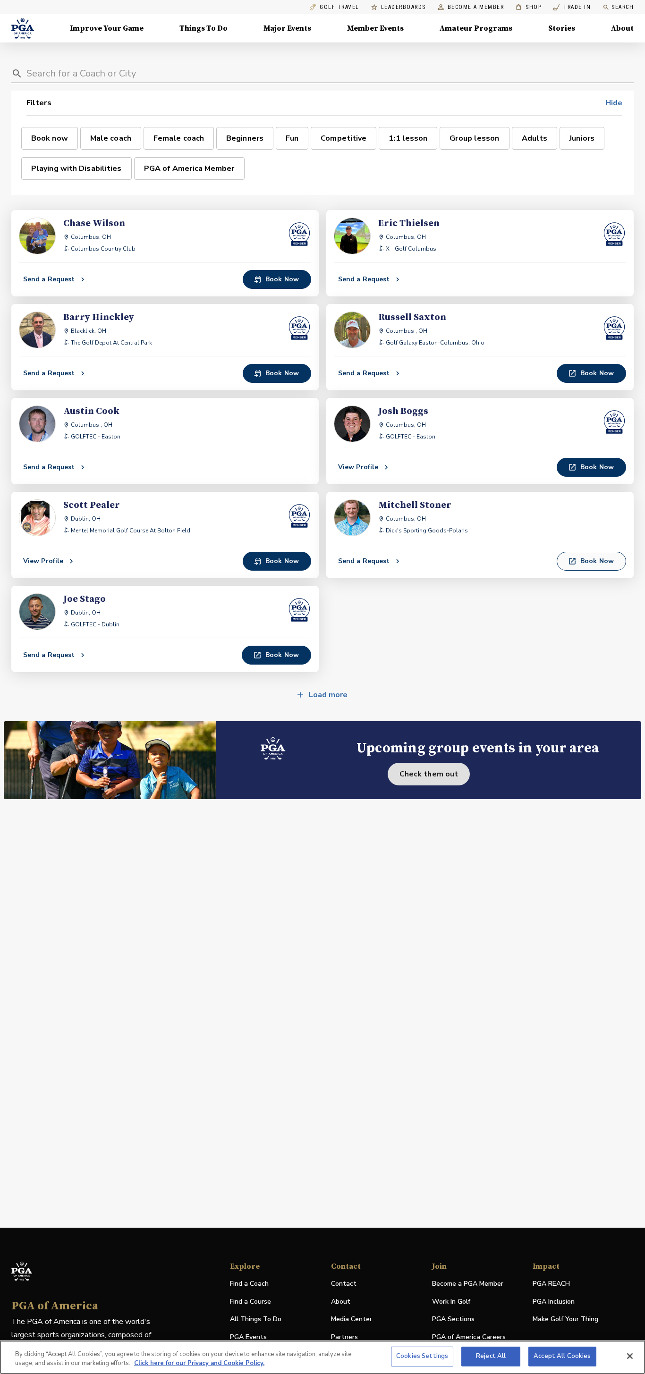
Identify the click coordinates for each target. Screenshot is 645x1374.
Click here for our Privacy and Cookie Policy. (199, 1363)
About (622, 28)
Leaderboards (403, 7)
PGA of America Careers (469, 1337)
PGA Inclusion (554, 1301)
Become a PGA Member (467, 1283)
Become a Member (476, 7)
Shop (529, 7)
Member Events (375, 28)
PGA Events (248, 1336)
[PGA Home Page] (22, 28)
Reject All (491, 1356)
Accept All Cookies (562, 1356)
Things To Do (203, 28)
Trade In (572, 7)
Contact (343, 1283)
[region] (322, 1357)
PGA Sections (453, 1319)
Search (622, 7)
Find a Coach (249, 1283)
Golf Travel (339, 7)
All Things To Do (255, 1319)
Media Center (351, 1319)
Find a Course (250, 1301)
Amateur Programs (476, 28)
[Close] (630, 1356)
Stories (561, 28)
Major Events (287, 28)
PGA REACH (551, 1284)
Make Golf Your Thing (565, 1319)
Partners (344, 1336)
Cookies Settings (422, 1356)
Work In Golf (451, 1301)
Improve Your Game (107, 28)
